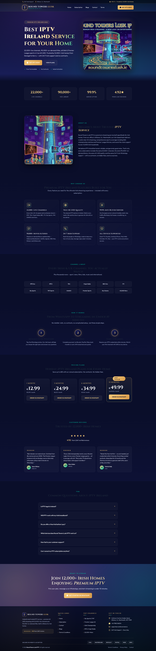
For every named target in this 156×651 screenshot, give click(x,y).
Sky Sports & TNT (89, 618)
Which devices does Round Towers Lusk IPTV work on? (58, 533)
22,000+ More (88, 632)
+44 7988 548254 (116, 623)
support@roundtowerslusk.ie (119, 627)
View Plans (50, 62)
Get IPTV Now (127, 7)
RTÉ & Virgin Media (89, 629)
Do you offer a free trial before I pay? (53, 524)
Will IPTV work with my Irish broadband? (54, 515)
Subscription (78, 7)
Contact (94, 7)
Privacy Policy (123, 647)
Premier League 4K (90, 622)
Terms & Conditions (64, 632)
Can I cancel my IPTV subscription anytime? (55, 551)
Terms (102, 7)
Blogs (87, 7)
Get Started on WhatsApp (79, 595)
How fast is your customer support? (52, 542)
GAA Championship (90, 625)
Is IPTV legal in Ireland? (48, 506)
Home (69, 7)
